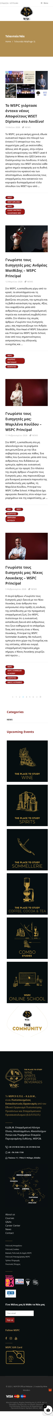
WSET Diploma (13, 202)
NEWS (28, 127)
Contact (9, 1233)
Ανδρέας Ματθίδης (12, 360)
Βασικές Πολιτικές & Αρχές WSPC (18, 1253)
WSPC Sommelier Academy (14, 672)
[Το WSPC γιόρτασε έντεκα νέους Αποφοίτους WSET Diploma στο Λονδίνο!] (26, 84)
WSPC (9, 206)
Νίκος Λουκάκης (14, 682)
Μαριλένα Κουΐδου (11, 519)
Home (8, 41)
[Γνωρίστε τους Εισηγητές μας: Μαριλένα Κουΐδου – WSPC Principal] (26, 392)
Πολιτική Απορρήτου (13, 1245)
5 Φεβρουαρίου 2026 (15, 589)
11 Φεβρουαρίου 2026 (16, 435)
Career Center (12, 1225)
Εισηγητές (11, 366)
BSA (9, 509)
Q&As (8, 1221)
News (8, 1229)
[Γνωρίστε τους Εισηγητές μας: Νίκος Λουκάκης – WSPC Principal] (26, 546)
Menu (46, 3)
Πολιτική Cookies (12, 1249)
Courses (9, 1218)
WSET (9, 197)
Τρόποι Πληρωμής (12, 1260)
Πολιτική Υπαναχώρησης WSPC (17, 1257)
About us (10, 1214)
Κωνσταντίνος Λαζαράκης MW (14, 211)
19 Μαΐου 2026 (12, 127)
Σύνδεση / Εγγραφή (9, 3)
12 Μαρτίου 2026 (13, 281)
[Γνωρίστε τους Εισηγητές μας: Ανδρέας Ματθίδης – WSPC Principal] (26, 238)
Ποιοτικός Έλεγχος (12, 1264)
